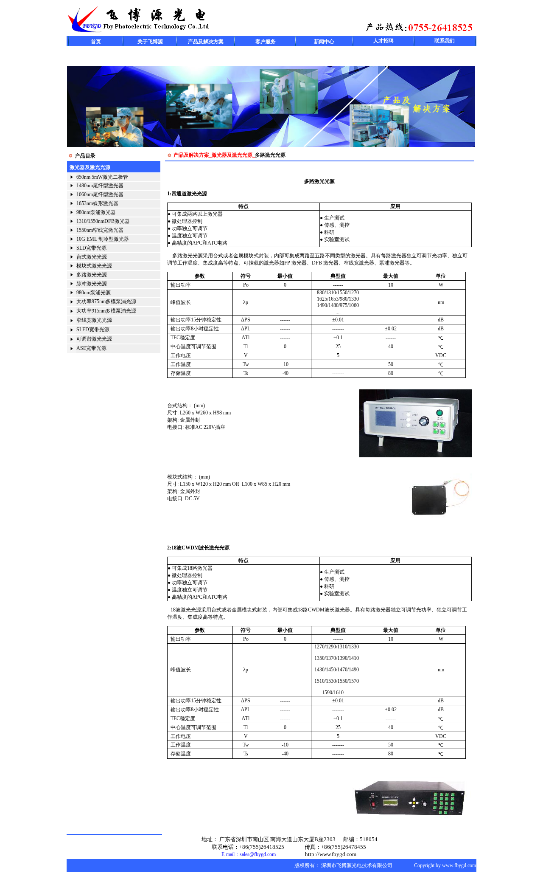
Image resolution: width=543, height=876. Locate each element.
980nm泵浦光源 (93, 293)
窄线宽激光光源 (94, 320)
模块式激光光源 (94, 266)
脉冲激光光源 (91, 284)
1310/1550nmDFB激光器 (103, 221)
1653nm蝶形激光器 (97, 203)
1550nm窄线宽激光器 (99, 230)
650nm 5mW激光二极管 (102, 177)
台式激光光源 (91, 257)
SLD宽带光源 (91, 248)
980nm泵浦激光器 (96, 212)
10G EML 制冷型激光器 (102, 239)
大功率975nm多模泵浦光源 (106, 301)
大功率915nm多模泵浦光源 (106, 311)
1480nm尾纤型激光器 (99, 186)
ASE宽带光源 (91, 348)
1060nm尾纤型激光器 (99, 194)
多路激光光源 (91, 275)
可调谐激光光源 (94, 339)
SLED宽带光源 (92, 329)
